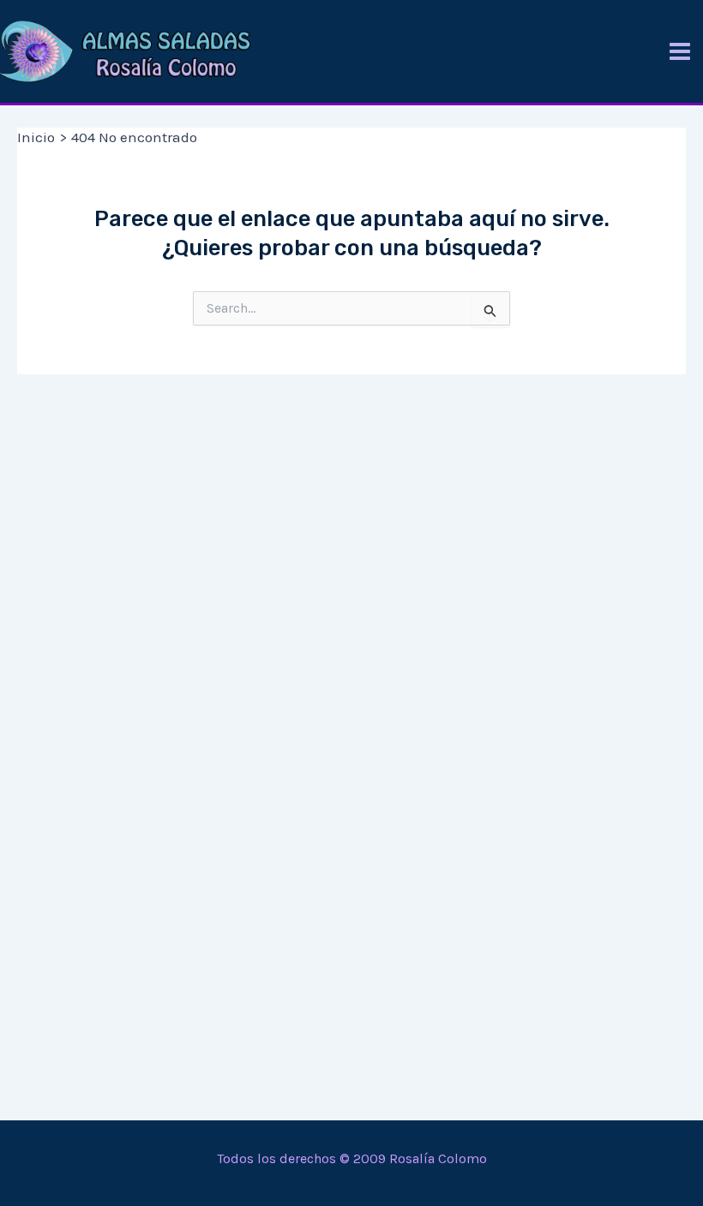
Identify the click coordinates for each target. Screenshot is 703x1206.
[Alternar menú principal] (680, 51)
